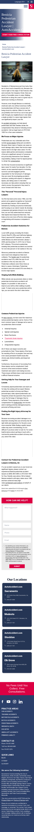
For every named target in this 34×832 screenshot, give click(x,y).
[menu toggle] (26, 6)
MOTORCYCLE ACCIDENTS (10, 717)
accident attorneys (10, 123)
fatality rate (15, 257)
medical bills (18, 403)
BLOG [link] (4, 758)
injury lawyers (8, 318)
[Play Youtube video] (17, 301)
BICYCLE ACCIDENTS (8, 720)
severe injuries (11, 143)
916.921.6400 (10, 743)
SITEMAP (4, 761)
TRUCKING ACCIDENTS (9, 714)
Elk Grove (10, 660)
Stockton (10, 637)
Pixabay (12, 490)
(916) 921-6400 (11, 599)
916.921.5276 (8, 749)
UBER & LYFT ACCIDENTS (10, 732)
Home (4, 44)
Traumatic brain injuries (14, 338)
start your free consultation (15, 35)
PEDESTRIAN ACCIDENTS (10, 723)
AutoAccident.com (13, 587)
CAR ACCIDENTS (7, 711)
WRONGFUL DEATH (8, 726)
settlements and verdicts (13, 483)
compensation (15, 161)
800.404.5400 (12, 746)
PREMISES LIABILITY (8, 735)
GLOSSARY (5, 764)
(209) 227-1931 (11, 622)
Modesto (9, 614)
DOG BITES (5, 729)
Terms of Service (19, 800)
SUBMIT (17, 566)
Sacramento (11, 591)
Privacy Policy (6, 800)
